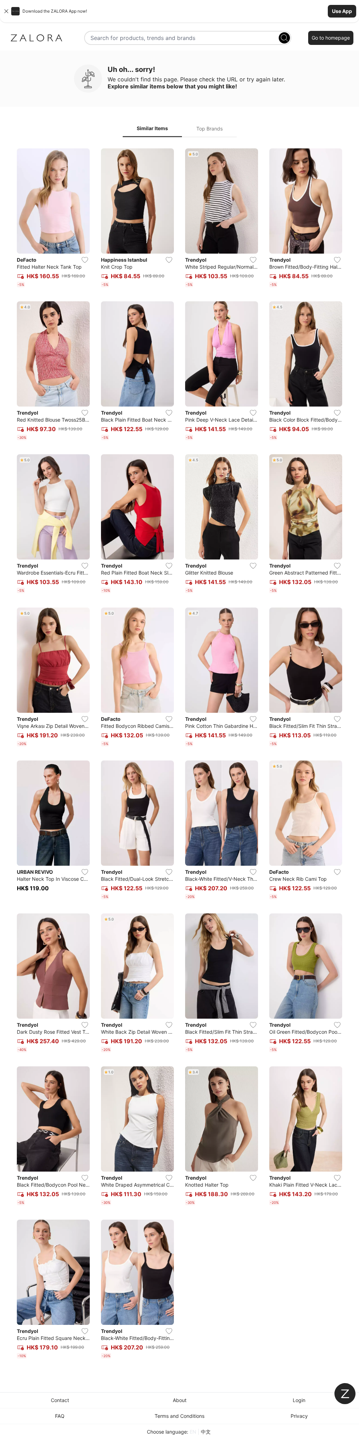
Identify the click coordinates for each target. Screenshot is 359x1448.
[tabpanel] (179, 755)
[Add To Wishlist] (85, 259)
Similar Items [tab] (152, 128)
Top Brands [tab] (209, 129)
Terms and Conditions (179, 1416)
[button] (179, 11)
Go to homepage (331, 38)
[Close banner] (6, 11)
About (180, 1400)
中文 (206, 1432)
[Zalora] (36, 37)
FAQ (60, 1416)
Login (299, 1400)
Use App (342, 11)
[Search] (284, 37)
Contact (60, 1400)
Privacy (299, 1416)
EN (193, 1432)
